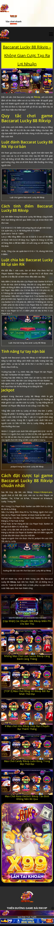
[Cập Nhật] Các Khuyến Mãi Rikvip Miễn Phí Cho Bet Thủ (27, 622)
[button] (51, 34)
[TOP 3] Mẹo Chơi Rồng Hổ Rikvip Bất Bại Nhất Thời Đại (27, 692)
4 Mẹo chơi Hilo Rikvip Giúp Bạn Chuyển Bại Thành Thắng (27, 727)
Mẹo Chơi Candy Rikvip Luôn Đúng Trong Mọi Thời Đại (27, 763)
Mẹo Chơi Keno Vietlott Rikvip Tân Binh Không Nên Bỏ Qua (27, 798)
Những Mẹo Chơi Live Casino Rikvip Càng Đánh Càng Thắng (27, 657)
